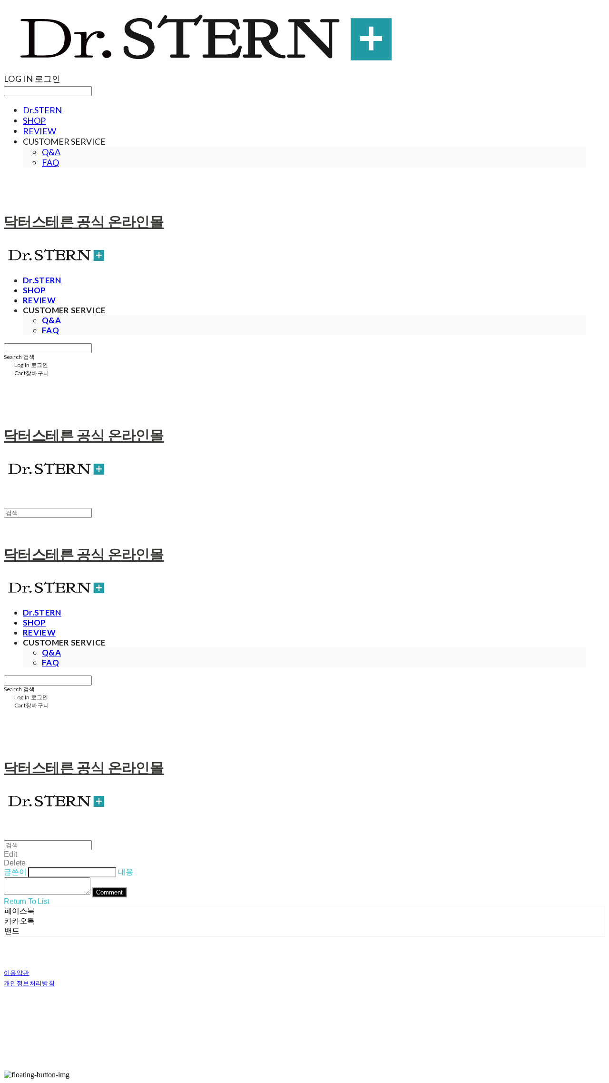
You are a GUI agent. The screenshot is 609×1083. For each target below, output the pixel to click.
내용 (125, 872)
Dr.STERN (42, 110)
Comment (109, 892)
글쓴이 (15, 872)
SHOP (34, 120)
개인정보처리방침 (29, 983)
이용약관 (16, 972)
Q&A (51, 152)
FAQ (50, 162)
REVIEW (39, 131)
